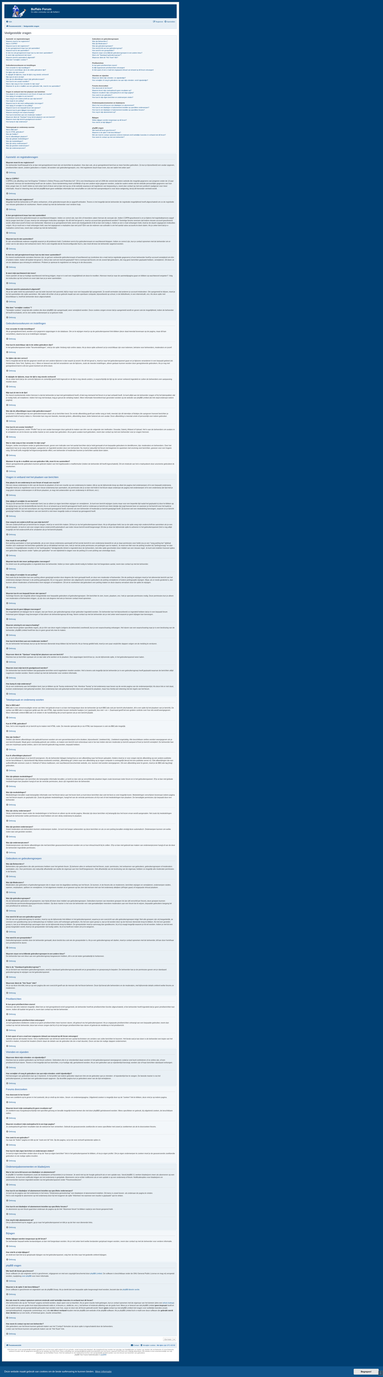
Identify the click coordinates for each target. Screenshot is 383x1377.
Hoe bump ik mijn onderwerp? (17, 122)
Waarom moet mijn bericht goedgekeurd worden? (24, 119)
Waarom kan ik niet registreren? (17, 46)
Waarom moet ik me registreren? (18, 41)
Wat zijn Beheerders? (100, 41)
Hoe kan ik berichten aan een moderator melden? (24, 115)
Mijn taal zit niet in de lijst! (15, 77)
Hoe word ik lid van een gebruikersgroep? (107, 48)
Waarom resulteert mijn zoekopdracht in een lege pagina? (113, 93)
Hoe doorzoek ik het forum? (102, 88)
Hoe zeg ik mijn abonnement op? (104, 112)
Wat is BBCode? (12, 130)
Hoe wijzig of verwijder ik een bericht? (19, 96)
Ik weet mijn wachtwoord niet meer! (18, 55)
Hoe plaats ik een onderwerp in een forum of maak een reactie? (29, 94)
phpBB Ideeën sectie (131, 1290)
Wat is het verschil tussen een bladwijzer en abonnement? (113, 105)
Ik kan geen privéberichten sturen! (104, 65)
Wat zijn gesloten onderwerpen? (17, 146)
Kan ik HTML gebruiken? (15, 132)
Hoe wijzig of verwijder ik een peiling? (19, 105)
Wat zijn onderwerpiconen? (16, 148)
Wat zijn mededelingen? (14, 141)
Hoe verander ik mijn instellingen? (18, 68)
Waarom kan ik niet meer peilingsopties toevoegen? (24, 103)
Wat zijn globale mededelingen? (17, 139)
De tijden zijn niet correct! (15, 72)
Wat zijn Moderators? (100, 43)
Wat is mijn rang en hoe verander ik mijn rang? (22, 84)
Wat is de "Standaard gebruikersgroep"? (106, 55)
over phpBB (26, 1276)
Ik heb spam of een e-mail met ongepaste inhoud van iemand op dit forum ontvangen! (123, 70)
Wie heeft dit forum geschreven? (104, 130)
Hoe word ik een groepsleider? (103, 50)
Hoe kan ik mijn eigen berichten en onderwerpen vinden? (112, 97)
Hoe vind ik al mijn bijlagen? (102, 122)
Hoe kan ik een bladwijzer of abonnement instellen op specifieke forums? (118, 110)
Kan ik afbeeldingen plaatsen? (17, 136)
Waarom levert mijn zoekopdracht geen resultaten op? (111, 90)
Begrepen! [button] (366, 1371)
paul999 (103, 1355)
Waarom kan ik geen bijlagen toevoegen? (21, 110)
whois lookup (168, 1303)
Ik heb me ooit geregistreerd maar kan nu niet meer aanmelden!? (29, 53)
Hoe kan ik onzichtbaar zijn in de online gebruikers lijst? (26, 70)
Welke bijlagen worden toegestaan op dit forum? (109, 120)
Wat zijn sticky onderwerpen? (16, 143)
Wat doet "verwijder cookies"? (17, 60)
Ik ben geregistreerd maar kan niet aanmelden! (23, 48)
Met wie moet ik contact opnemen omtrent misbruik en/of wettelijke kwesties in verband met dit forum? (129, 135)
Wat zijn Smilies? (12, 134)
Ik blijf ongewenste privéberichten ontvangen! (108, 68)
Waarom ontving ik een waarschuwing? (20, 112)
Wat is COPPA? (11, 43)
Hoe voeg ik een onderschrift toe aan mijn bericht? (24, 99)
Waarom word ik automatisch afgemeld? (20, 57)
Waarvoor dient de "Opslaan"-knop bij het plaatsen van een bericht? (30, 117)
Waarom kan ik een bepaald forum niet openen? (23, 108)
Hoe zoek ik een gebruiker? (102, 95)
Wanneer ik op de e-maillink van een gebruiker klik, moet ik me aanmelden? (33, 86)
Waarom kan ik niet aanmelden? (17, 50)
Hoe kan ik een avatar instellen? (17, 81)
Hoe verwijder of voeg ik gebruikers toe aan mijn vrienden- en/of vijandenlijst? (120, 80)
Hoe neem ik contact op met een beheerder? (108, 137)
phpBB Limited (96, 1274)
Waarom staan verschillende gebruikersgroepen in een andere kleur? (117, 53)
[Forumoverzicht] (18, 11)
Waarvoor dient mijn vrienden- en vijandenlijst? (109, 78)
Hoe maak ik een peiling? (15, 101)
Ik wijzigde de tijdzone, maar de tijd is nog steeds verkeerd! (27, 74)
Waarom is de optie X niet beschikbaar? (106, 132)
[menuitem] (9, 22)
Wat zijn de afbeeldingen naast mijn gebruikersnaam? (25, 79)
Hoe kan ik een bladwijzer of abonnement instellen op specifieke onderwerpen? (120, 107)
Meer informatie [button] (103, 1371)
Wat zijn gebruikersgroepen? (102, 46)
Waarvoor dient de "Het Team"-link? (105, 57)
